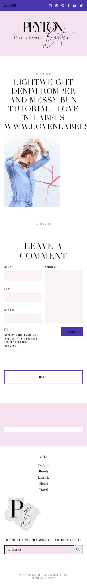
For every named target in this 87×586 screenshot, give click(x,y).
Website (9, 310)
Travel (43, 490)
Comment (45, 223)
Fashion (43, 465)
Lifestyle (43, 477)
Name (8, 267)
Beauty (43, 471)
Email (9, 288)
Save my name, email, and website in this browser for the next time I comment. (21, 340)
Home (43, 483)
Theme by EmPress (43, 578)
